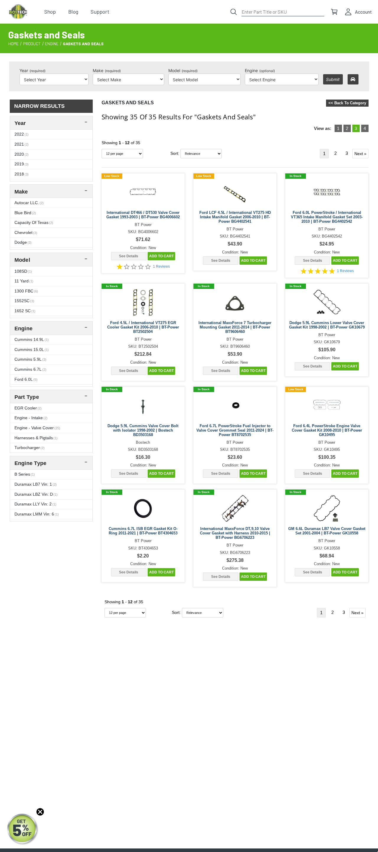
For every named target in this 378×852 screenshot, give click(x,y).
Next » (360, 153)
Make (107, 70)
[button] (23, 829)
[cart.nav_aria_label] (334, 12)
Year (32, 70)
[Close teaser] (40, 812)
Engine (260, 70)
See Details (128, 256)
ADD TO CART (161, 256)
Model (183, 70)
